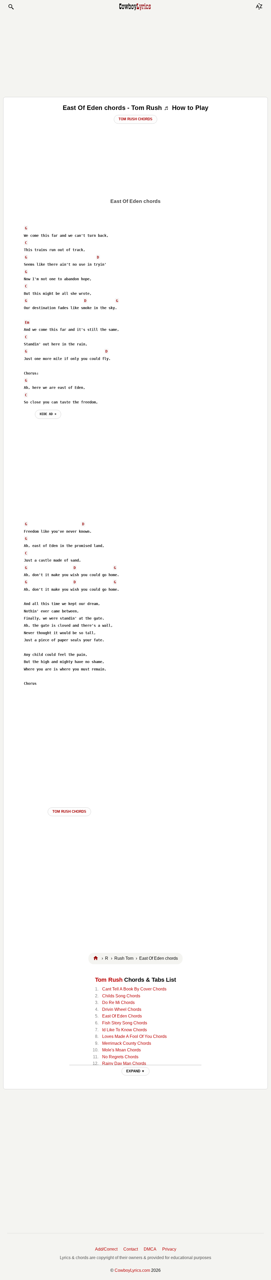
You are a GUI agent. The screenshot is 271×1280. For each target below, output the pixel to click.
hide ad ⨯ (48, 414)
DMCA (150, 1249)
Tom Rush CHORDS (69, 812)
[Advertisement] (135, 53)
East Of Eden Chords (122, 1016)
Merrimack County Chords (126, 1043)
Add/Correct (106, 1249)
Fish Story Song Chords (124, 1023)
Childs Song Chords (121, 996)
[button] (11, 7)
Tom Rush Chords (135, 119)
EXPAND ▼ (135, 1071)
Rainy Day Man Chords (124, 1063)
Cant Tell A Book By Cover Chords (134, 989)
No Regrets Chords (120, 1057)
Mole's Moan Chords (121, 1050)
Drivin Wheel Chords (121, 1009)
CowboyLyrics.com (132, 1270)
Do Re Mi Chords (118, 1002)
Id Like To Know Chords (124, 1030)
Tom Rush (109, 979)
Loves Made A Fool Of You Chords (134, 1036)
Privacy (169, 1249)
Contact (130, 1249)
